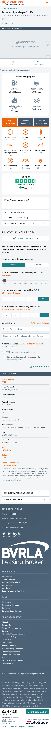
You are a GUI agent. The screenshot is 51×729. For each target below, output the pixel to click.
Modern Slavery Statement (12, 649)
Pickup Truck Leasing (10, 579)
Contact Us (6, 625)
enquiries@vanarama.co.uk (12, 527)
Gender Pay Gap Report (11, 652)
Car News (6, 608)
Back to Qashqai (10, 8)
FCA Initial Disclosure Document (14, 634)
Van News (6, 588)
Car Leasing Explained (10, 605)
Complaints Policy (9, 637)
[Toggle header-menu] (47, 3)
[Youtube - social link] (19, 535)
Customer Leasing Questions (13, 591)
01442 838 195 (13, 514)
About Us (5, 622)
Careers (5, 631)
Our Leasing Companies (11, 654)
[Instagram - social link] (9, 535)
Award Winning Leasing (11, 628)
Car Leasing (6, 602)
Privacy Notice (7, 640)
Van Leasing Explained (11, 582)
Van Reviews (7, 585)
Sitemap (5, 657)
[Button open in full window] (48, 56)
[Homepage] (13, 3)
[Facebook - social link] (4, 535)
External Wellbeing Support (13, 660)
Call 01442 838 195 (9, 727)
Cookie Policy (7, 643)
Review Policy (7, 663)
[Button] (25, 206)
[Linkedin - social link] (14, 535)
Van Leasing (7, 576)
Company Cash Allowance (12, 611)
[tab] (38, 63)
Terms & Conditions (9, 646)
